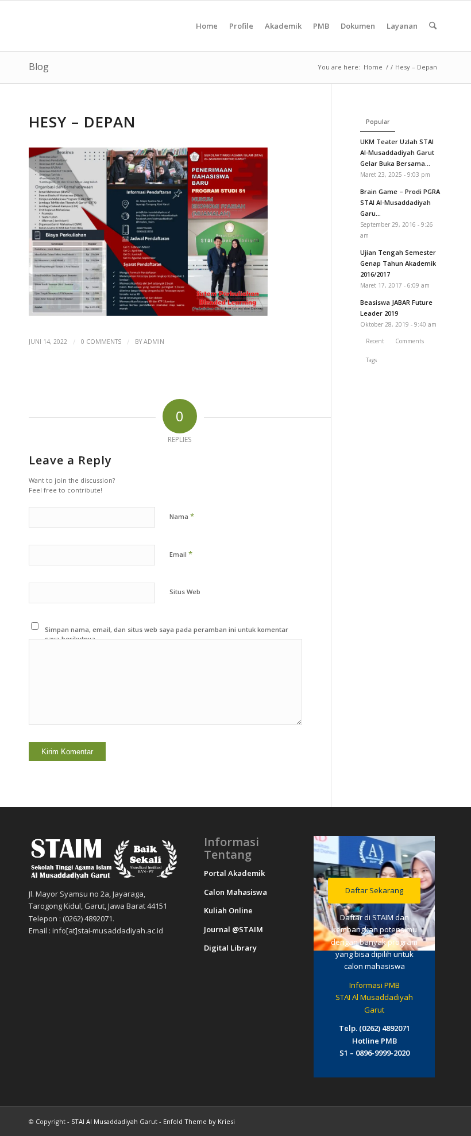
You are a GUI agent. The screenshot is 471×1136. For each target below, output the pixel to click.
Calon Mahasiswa (235, 892)
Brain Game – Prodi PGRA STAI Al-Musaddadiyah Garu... (400, 202)
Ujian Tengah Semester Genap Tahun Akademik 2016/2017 (398, 263)
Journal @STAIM (233, 929)
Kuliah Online (228, 910)
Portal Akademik (234, 873)
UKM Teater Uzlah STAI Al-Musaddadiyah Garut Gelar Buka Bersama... (397, 152)
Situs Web (184, 591)
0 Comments (101, 342)
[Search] (432, 26)
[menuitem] (206, 26)
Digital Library (230, 948)
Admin (154, 342)
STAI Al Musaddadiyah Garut (114, 1121)
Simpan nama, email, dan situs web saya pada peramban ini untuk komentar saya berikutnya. (166, 634)
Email (180, 554)
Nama (181, 516)
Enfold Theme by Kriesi (199, 1121)
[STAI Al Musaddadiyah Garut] (115, 26)
